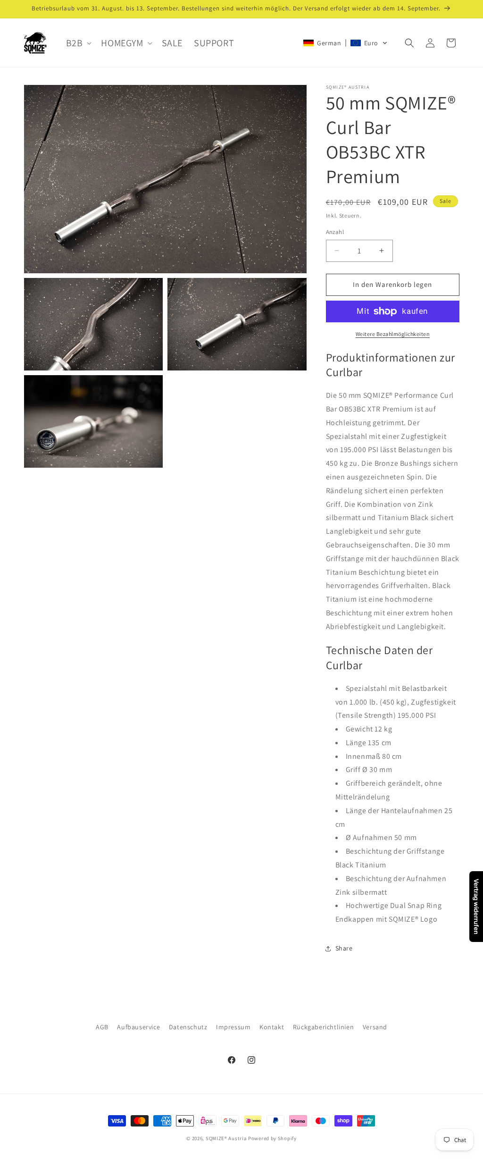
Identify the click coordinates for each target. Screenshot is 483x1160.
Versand (375, 1027)
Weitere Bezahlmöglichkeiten (393, 333)
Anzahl (335, 232)
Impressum (233, 1027)
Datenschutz (188, 1027)
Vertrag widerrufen (476, 906)
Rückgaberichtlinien (323, 1027)
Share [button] (344, 948)
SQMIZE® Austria (226, 1138)
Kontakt (271, 1027)
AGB (102, 1027)
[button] (78, 43)
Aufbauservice (138, 1027)
